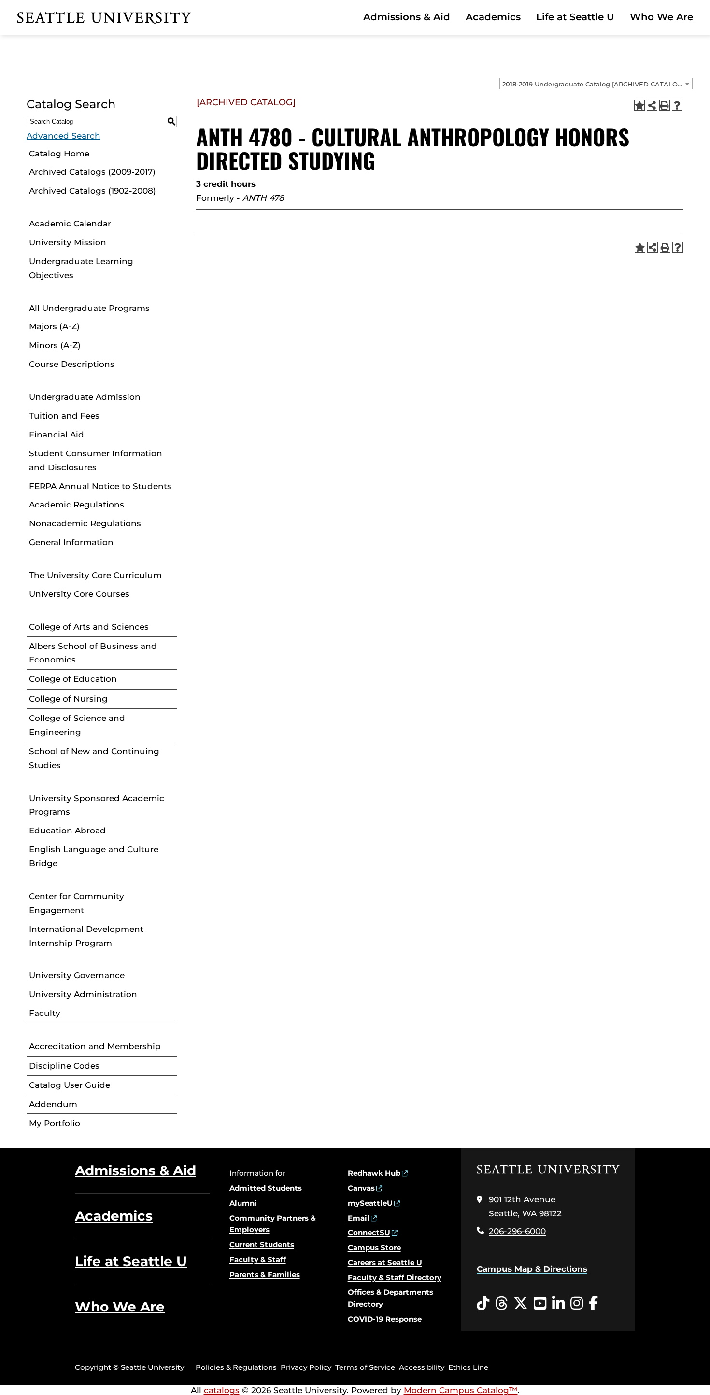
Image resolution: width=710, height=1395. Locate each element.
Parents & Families (264, 1274)
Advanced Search (63, 136)
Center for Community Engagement (76, 903)
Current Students (261, 1244)
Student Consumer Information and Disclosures (95, 460)
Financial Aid (56, 434)
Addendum (53, 1104)
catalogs (222, 1390)
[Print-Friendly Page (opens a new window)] (664, 105)
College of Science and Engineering (77, 725)
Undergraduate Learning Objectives (81, 268)
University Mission (67, 242)
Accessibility (421, 1367)
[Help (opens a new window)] (677, 105)
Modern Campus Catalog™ (461, 1390)
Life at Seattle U (575, 17)
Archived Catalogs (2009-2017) (92, 172)
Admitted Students (265, 1188)
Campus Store (374, 1247)
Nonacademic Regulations (85, 523)
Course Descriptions (71, 364)
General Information (71, 542)
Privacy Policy (306, 1367)
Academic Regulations (76, 504)
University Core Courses (79, 594)
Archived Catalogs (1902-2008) (92, 191)
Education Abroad (67, 830)
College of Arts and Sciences (89, 627)
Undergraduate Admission (85, 397)
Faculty (44, 1013)
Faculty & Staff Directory (394, 1277)
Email (358, 1218)
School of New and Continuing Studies (94, 758)
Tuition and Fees (64, 416)
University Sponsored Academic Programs (96, 805)
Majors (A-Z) (54, 326)
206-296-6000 (517, 1231)
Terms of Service (365, 1367)
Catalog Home (59, 153)
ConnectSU (369, 1232)
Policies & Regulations (236, 1367)
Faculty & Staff (257, 1259)
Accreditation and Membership (95, 1046)
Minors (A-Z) (55, 345)
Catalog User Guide (69, 1085)
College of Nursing (68, 699)
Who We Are (661, 17)
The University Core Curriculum (95, 575)
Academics (493, 17)
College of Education (73, 679)
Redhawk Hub (374, 1173)
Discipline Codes (64, 1066)
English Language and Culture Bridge (93, 856)
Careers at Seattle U (385, 1262)
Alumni (243, 1203)
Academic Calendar (70, 223)
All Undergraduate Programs (89, 308)
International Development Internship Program (86, 936)
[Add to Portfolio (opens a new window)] (639, 105)
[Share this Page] (652, 105)
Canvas (361, 1188)
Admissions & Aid (406, 17)
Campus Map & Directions (532, 1269)
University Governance (77, 975)
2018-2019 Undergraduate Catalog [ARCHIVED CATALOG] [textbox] (593, 84)
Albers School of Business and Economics (93, 653)
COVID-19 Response (385, 1319)
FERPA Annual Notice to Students (100, 486)
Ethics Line (468, 1367)
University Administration (83, 994)
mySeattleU (370, 1203)
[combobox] (596, 83)
